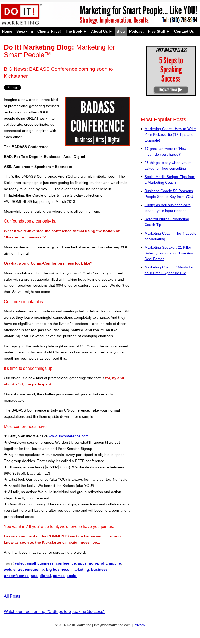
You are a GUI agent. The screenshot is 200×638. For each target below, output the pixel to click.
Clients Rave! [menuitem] (49, 31)
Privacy (139, 625)
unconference (16, 576)
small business (40, 563)
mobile (115, 563)
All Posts (12, 596)
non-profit (98, 563)
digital (45, 576)
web (7, 569)
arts (34, 576)
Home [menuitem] (7, 31)
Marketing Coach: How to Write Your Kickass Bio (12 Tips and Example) (170, 134)
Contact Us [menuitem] (184, 31)
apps (82, 563)
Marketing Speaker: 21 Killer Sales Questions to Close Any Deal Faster (169, 253)
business (99, 569)
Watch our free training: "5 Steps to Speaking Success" (54, 611)
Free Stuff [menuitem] (156, 31)
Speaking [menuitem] (24, 31)
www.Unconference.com (69, 436)
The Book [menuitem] (73, 31)
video (20, 563)
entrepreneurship (28, 569)
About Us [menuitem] (99, 31)
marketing (80, 569)
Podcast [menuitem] (136, 31)
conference (66, 563)
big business (57, 569)
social (72, 576)
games (59, 576)
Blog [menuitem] (121, 31)
